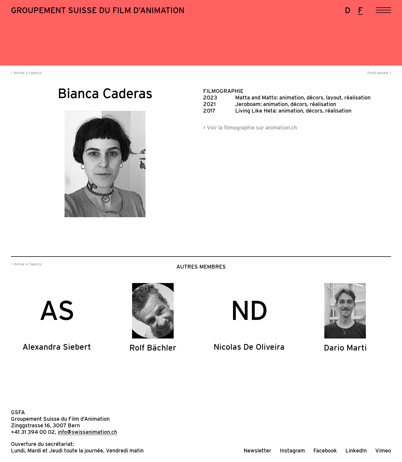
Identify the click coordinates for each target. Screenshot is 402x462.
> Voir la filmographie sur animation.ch (250, 128)
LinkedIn (356, 451)
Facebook (325, 451)
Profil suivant (377, 73)
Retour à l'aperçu (28, 73)
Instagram (292, 451)
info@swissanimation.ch (87, 432)
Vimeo (383, 451)
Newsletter (257, 451)
